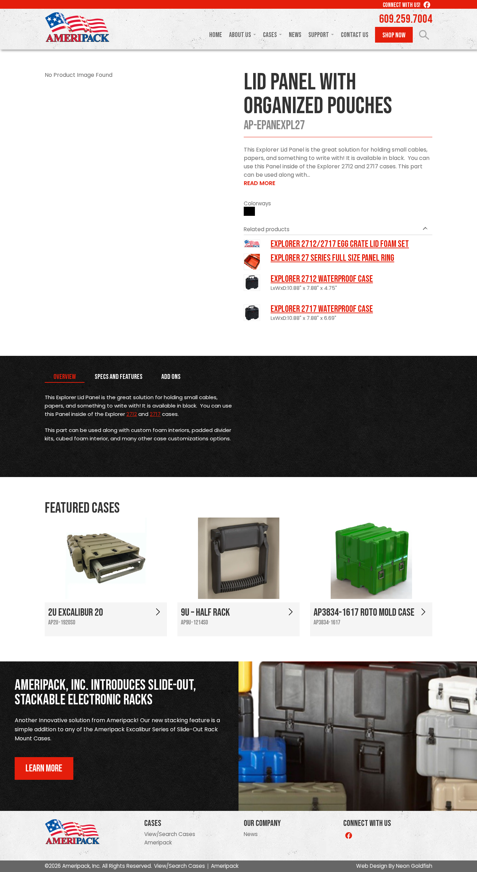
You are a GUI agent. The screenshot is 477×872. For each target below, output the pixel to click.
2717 (155, 414)
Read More (259, 183)
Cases (270, 35)
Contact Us (354, 35)
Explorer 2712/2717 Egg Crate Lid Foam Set (340, 244)
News (295, 35)
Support (318, 35)
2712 (131, 414)
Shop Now (393, 35)
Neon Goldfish (414, 866)
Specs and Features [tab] (118, 377)
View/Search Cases (169, 834)
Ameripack (158, 842)
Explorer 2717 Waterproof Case (322, 309)
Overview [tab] (64, 377)
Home (215, 35)
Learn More (43, 768)
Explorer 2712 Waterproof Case (322, 279)
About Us (240, 35)
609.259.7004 (405, 19)
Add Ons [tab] (171, 377)
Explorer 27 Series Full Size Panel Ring (332, 258)
